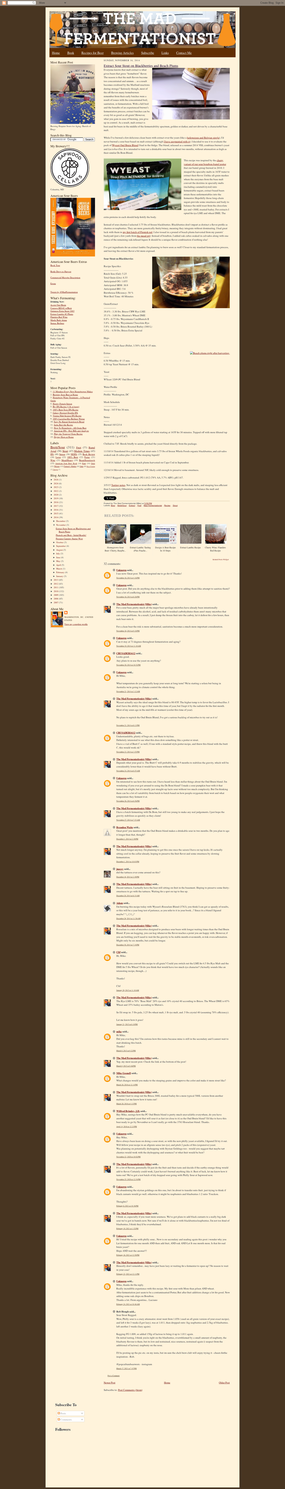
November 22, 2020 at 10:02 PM (128, 1157)
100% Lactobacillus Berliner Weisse (69, 418)
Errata (53, 283)
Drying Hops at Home (64, 436)
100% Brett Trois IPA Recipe (65, 409)
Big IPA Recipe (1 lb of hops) (66, 406)
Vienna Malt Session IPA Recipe (67, 415)
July (58, 553)
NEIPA (74, 454)
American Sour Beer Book (66, 463)
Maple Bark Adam (58, 320)
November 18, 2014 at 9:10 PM (128, 631)
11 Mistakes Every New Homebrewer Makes (73, 391)
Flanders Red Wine (58, 316)
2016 (56, 509)
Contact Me (184, 53)
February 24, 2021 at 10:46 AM (128, 1304)
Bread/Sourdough (87, 460)
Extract (132, 505)
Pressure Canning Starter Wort (69, 538)
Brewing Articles (122, 53)
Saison (62, 454)
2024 (56, 483)
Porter (87, 457)
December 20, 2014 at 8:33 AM (128, 895)
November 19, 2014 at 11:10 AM (128, 646)
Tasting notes (118, 485)
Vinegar (55, 469)
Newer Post (109, 1382)
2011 (56, 587)
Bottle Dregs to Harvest (60, 271)
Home (56, 53)
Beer (113, 505)
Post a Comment (114, 1375)
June (58, 557)
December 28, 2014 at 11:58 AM (128, 918)
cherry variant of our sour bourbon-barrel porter (205, 162)
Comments (66, 1419)
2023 (56, 487)
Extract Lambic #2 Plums (61, 314)
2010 (56, 591)
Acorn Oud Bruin (58, 304)
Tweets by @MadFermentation (64, 292)
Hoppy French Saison (62, 403)
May (58, 561)
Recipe (167, 505)
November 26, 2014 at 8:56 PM (128, 801)
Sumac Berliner (57, 323)
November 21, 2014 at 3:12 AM (128, 691)
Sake (81, 466)
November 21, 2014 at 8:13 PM (128, 725)
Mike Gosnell (123, 1073)
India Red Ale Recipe (63, 424)
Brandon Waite (124, 827)
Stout (65, 451)
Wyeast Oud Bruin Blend (125, 145)
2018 (56, 502)
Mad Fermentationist (153, 505)
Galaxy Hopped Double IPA (65, 412)
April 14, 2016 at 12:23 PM (126, 1126)
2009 (56, 594)
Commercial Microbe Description (65, 277)
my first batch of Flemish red (137, 232)
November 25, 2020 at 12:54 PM (128, 1179)
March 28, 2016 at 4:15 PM (126, 1103)
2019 (56, 498)
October (60, 542)
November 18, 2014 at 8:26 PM (128, 597)
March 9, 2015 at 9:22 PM (126, 1050)
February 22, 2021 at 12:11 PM (127, 1274)
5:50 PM (148, 503)
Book (70, 53)
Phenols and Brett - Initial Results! (71, 535)
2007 (56, 602)
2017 (56, 505)
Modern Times (82, 451)
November (61, 524)
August (59, 549)
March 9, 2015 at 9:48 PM (126, 1066)
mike (119, 1031)
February (60, 572)
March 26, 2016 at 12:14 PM (127, 1085)
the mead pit (143, 235)
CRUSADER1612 (125, 653)
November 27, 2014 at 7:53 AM (128, 820)
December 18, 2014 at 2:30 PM (127, 877)
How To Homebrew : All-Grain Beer (70, 427)
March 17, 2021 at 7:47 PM (126, 1368)
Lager (58, 457)
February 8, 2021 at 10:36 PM (127, 1206)
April (58, 564)
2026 (56, 479)
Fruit (78, 447)
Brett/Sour (57, 447)
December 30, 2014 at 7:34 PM (127, 945)
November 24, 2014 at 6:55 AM (128, 771)
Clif (118, 952)
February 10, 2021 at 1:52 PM (127, 1228)
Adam (119, 903)
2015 (56, 513)
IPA (52, 454)
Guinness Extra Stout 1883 (62, 310)
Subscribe (147, 53)
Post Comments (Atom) (130, 1390)
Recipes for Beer (92, 53)
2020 (56, 494)
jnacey (120, 869)
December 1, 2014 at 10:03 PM (127, 861)
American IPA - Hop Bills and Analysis (71, 430)
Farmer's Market (70, 466)
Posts (63, 1413)
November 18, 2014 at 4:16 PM (128, 578)
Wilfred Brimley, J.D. (128, 1111)
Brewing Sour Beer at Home (65, 394)
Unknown (121, 570)
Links (165, 53)
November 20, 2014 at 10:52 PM (128, 665)
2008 (56, 598)
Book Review (89, 454)
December (61, 520)
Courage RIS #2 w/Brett (61, 308)
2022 (56, 490)
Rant (84, 463)
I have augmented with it (177, 141)
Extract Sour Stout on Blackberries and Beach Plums (141, 65)
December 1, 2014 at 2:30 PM (127, 839)
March (59, 568)
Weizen (57, 466)
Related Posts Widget (221, 559)
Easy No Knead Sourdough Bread (69, 421)
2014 (56, 517)
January (60, 576)
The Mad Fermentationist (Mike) (134, 604)
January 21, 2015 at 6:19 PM (127, 1024)
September (61, 545)
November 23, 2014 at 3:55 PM (128, 752)
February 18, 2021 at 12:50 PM (127, 1255)
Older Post (224, 1382)
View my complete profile (76, 624)
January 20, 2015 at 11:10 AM (127, 990)
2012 (56, 583)
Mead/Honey (67, 460)
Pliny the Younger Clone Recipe (68, 433)
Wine (52, 460)
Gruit (93, 463)
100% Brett (72, 457)
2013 (56, 579)
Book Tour (55, 265)
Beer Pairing (91, 466)
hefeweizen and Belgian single (203, 137)
